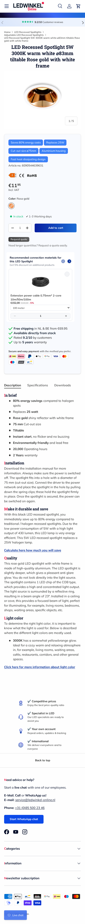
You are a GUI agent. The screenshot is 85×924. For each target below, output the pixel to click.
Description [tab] (12, 385)
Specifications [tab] (37, 385)
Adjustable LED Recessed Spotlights (24, 35)
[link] (40, 282)
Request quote (19, 239)
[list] (42, 100)
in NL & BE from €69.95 (40, 328)
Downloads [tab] (62, 385)
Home (7, 32)
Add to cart (55, 227)
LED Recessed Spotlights (27, 32)
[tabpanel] (42, 531)
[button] (78, 6)
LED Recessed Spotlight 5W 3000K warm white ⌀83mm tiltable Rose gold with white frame (42, 39)
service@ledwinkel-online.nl (35, 800)
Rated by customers (33, 338)
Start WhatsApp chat (24, 819)
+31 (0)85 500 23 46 (30, 808)
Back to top (42, 760)
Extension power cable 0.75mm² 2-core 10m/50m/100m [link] (36, 297)
